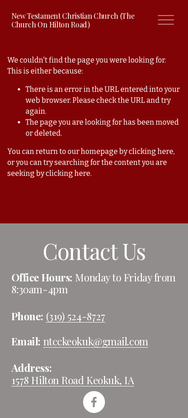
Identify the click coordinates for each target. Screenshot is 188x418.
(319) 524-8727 (75, 316)
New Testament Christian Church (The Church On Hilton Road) (73, 20)
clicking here (151, 151)
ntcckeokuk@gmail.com (95, 341)
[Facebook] (94, 402)
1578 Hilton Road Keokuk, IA (72, 380)
